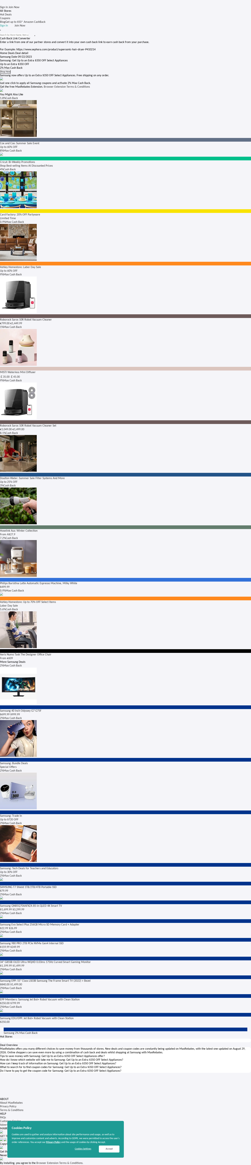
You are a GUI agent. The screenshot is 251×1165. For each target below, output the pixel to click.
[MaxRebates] (125, 3)
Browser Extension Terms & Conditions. (59, 1163)
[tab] (125, 1056)
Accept (109, 1149)
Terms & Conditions (11, 1110)
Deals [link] (11, 53)
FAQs (3, 1117)
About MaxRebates (11, 1102)
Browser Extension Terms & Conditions (67, 86)
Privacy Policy (8, 1106)
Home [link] (3, 53)
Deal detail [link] (21, 53)
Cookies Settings (83, 1149)
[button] (125, 1056)
